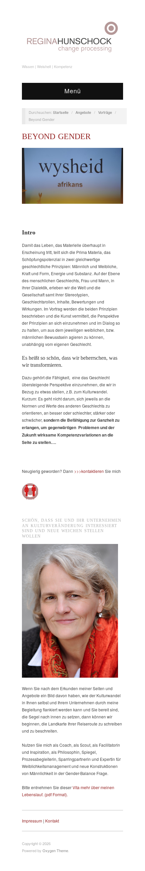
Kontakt (52, 821)
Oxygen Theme (55, 850)
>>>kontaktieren (89, 471)
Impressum (32, 821)
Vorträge (105, 112)
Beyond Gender (56, 136)
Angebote (83, 112)
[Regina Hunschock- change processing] (72, 36)
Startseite (60, 112)
